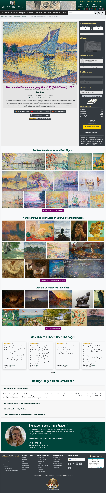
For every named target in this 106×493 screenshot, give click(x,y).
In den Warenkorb (92, 127)
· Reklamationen (25, 467)
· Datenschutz (25, 463)
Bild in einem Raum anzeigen (41, 115)
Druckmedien (47, 13)
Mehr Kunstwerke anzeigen (53, 328)
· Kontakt (24, 457)
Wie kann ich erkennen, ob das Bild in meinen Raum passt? (22, 403)
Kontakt (64, 13)
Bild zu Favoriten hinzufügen (41, 111)
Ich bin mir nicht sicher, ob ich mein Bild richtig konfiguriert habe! (24, 415)
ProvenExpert (12, 365)
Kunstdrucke (8, 13)
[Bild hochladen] (103, 13)
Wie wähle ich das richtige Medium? (15, 409)
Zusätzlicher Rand (84, 32)
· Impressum (24, 459)
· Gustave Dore (56, 467)
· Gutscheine (40, 469)
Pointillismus (17, 16)
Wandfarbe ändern (59, 111)
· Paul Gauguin (56, 461)
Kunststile (30, 13)
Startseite (3, 16)
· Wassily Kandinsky (57, 463)
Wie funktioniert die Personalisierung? (16, 388)
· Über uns (24, 469)
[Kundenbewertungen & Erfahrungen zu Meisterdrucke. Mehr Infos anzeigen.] (96, 461)
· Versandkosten (40, 461)
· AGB (23, 461)
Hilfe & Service (56, 13)
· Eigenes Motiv (40, 457)
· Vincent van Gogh (57, 457)
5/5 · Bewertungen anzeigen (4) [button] (43, 118)
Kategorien (22, 13)
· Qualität (39, 463)
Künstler (15, 13)
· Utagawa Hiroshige (57, 465)
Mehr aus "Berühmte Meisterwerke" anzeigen (53, 280)
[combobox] (92, 34)
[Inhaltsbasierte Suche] (99, 13)
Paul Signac (24, 16)
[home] (2, 12)
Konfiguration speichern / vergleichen (92, 96)
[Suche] (95, 13)
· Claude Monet (56, 459)
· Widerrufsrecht (25, 465)
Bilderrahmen (38, 13)
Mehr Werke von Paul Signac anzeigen (53, 210)
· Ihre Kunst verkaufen (42, 459)
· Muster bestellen (41, 471)
